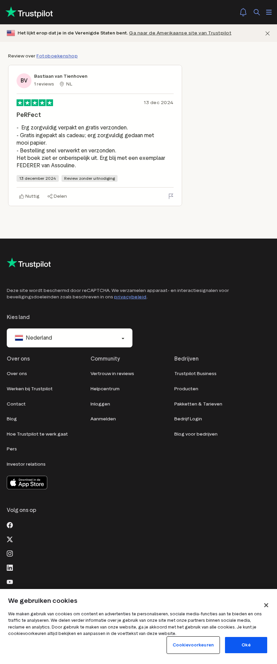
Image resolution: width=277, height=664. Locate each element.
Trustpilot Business (195, 373)
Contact (16, 404)
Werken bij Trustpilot (30, 389)
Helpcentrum (105, 389)
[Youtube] (10, 581)
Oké (246, 644)
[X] (10, 539)
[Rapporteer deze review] (171, 196)
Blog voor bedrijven (196, 434)
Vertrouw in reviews (112, 373)
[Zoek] (257, 12)
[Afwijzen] (267, 33)
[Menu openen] (269, 12)
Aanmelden (103, 419)
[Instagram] (10, 553)
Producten (186, 389)
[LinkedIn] (10, 567)
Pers (12, 449)
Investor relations (26, 464)
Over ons (17, 373)
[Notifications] (243, 12)
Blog (12, 419)
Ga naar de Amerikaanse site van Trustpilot (180, 33)
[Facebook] (10, 524)
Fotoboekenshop (57, 56)
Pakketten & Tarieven (198, 404)
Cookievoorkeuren (193, 644)
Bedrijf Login (188, 419)
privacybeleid (130, 297)
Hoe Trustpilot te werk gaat (37, 434)
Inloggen (100, 404)
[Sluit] (266, 605)
